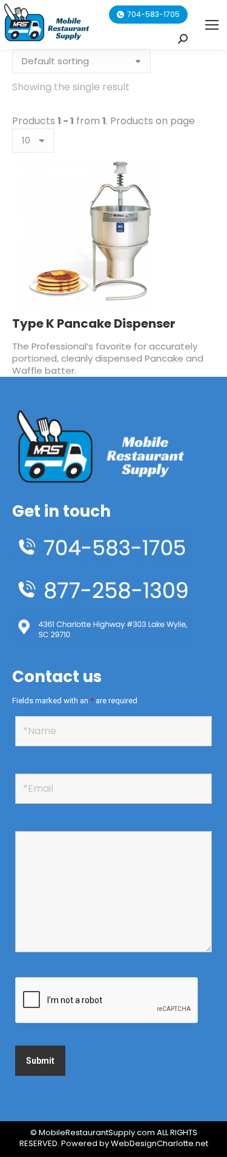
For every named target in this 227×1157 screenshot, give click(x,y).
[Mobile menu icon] (212, 25)
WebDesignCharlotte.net (159, 1143)
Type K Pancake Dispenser (94, 323)
